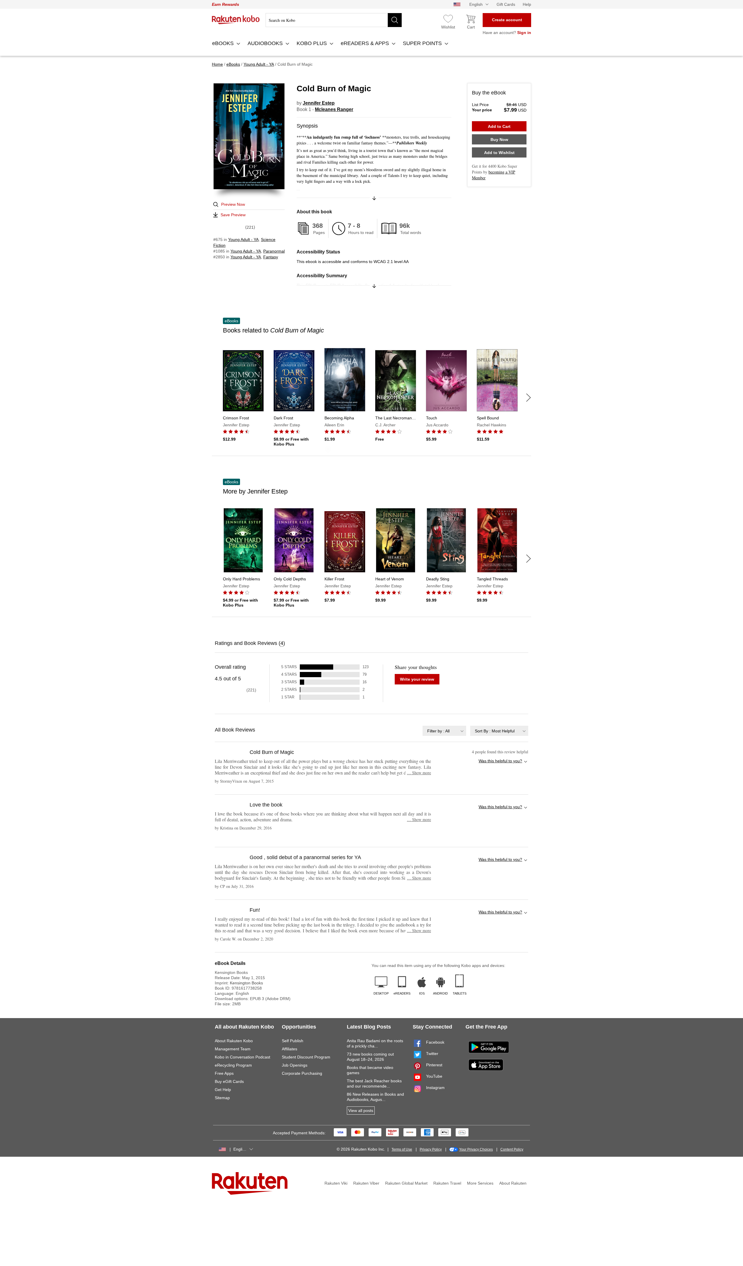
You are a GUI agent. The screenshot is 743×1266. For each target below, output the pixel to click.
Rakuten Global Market (406, 1183)
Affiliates (289, 1049)
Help (527, 4)
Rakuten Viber (366, 1183)
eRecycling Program (233, 1065)
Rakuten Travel (447, 1183)
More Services (480, 1183)
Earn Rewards (225, 4)
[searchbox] (334, 20)
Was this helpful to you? (500, 761)
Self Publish (292, 1040)
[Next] (528, 397)
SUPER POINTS (423, 43)
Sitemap (222, 1097)
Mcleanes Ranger (334, 109)
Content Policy (511, 1149)
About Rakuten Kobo (234, 1040)
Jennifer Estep (319, 103)
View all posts (360, 1110)
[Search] (395, 20)
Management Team (232, 1049)
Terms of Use (402, 1149)
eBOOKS (223, 43)
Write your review (417, 679)
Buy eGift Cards (229, 1081)
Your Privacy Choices (476, 1149)
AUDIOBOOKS (266, 43)
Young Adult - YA (243, 239)
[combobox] (444, 731)
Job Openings (294, 1065)
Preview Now (233, 204)
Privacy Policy (431, 1149)
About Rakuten (512, 1183)
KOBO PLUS (312, 43)
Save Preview (233, 214)
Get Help (223, 1089)
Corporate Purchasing (302, 1073)
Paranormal (274, 251)
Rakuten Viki (335, 1183)
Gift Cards (506, 4)
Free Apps (224, 1073)
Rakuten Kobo (236, 19)
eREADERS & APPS (365, 43)
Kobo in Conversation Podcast (242, 1057)
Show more (419, 772)
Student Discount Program (306, 1057)
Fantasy (270, 257)
